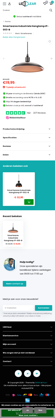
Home (8, 21)
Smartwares (26, 33)
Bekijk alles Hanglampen (14, 37)
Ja (27, 410)
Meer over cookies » (28, 415)
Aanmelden (43, 308)
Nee (40, 410)
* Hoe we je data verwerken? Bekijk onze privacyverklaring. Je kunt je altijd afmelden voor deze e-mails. (27, 314)
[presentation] (4, 58)
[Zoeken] (51, 10)
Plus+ (44, 382)
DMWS (38, 382)
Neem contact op (14, 283)
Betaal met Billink (28, 16)
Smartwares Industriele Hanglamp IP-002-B (18, 191)
